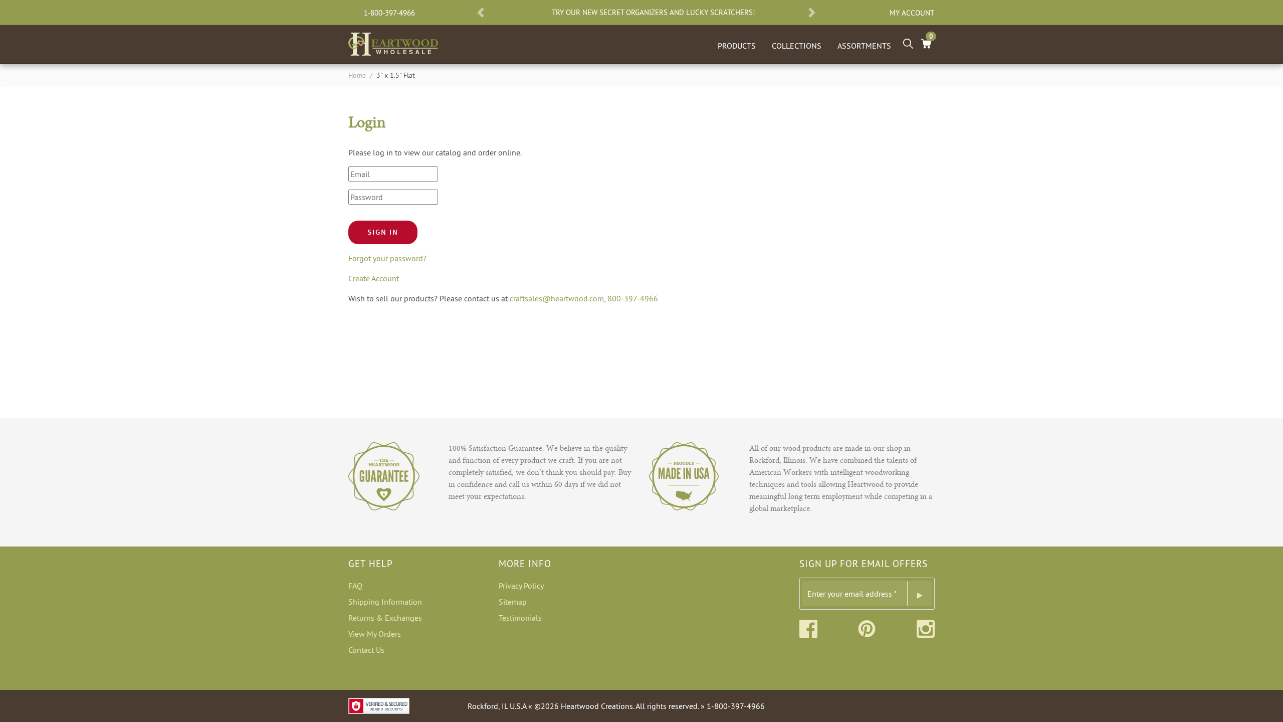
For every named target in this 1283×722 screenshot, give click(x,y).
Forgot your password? (387, 258)
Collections (796, 46)
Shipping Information (385, 602)
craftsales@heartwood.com (557, 298)
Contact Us (366, 650)
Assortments (864, 46)
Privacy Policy (521, 586)
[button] (481, 12)
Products (737, 46)
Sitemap (513, 602)
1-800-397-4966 (389, 13)
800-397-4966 (632, 298)
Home (357, 75)
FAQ (355, 586)
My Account (912, 13)
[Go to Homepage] (393, 42)
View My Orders (374, 634)
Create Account (373, 278)
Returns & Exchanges (385, 618)
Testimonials (520, 618)
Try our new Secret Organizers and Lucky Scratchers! (653, 12)
